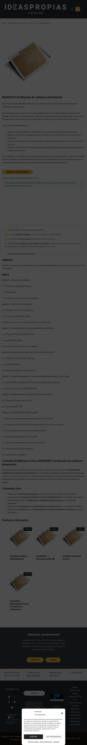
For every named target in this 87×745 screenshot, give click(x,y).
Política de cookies (33, 742)
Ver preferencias (53, 737)
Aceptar (33, 737)
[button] (62, 713)
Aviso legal (56, 742)
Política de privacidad (46, 742)
